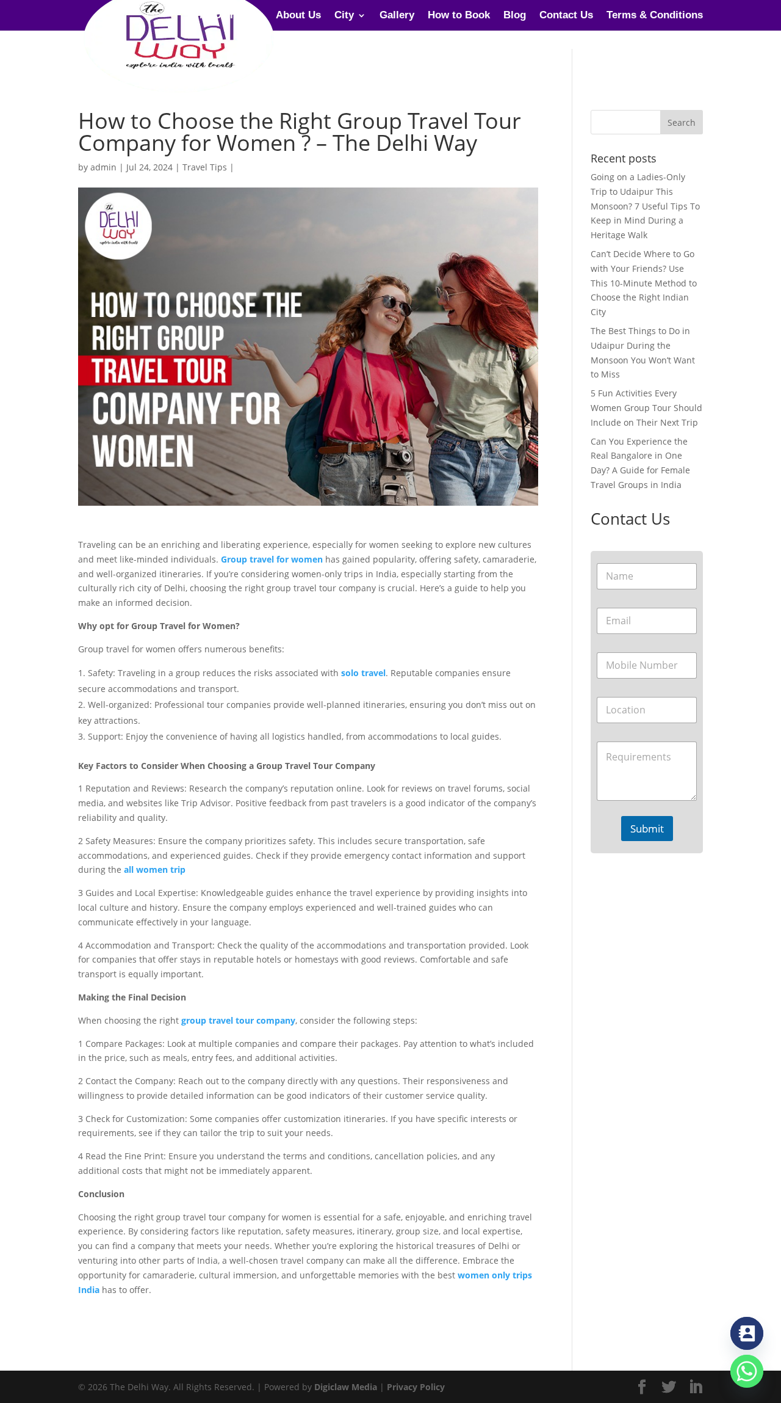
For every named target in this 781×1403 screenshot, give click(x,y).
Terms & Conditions (654, 16)
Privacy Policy (416, 1387)
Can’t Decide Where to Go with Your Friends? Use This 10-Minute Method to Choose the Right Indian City (644, 283)
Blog (514, 16)
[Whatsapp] (746, 1371)
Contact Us (566, 16)
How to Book (459, 16)
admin (103, 167)
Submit (647, 829)
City (344, 16)
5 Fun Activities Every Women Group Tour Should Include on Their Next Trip (646, 407)
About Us (298, 16)
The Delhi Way (227, 16)
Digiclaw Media (345, 1387)
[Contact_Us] (746, 1333)
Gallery (397, 16)
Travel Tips (204, 167)
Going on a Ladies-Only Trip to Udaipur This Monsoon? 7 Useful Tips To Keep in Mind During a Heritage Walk (645, 206)
